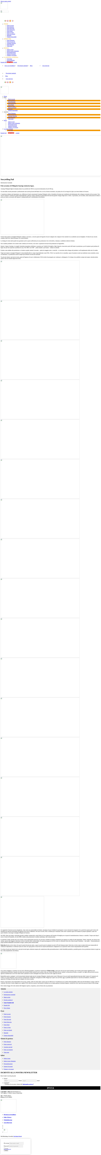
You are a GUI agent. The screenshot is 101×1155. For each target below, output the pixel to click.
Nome (5, 1078)
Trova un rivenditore (10, 65)
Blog (31, 65)
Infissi (5, 120)
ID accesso (6, 1143)
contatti (15, 62)
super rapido (10, 62)
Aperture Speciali (11, 43)
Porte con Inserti (11, 34)
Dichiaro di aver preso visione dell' (19, 1084)
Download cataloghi (23, 65)
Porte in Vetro (10, 32)
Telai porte (9, 46)
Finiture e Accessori (13, 127)
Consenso (6, 1083)
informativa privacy (28, 1084)
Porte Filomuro (10, 40)
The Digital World (17, 1136)
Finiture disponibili (11, 37)
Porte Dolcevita (11, 29)
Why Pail (10, 130)
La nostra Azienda (8, 129)
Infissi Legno (10, 49)
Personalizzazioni (11, 52)
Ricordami (6, 1148)
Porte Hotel (10, 31)
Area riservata (45, 65)
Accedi (6, 1150)
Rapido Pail (3, 62)
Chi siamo (9, 59)
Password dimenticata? (7, 1149)
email (38, 1080)
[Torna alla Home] (4, 8)
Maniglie (9, 35)
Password (6, 1146)
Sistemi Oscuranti (11, 54)
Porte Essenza (10, 27)
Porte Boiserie (10, 44)
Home (5, 96)
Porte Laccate (10, 25)
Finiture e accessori (11, 55)
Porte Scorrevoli (11, 41)
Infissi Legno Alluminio (13, 51)
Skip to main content (6, 1)
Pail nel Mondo (11, 60)
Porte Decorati (10, 28)
